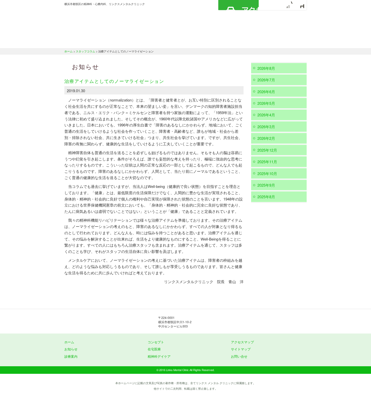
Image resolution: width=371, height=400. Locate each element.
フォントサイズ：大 (301, 5)
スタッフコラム (85, 51)
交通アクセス (286, 41)
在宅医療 (209, 41)
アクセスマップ (238, 5)
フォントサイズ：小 (286, 5)
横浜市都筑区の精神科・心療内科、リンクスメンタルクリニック (114, 21)
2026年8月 (266, 68)
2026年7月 (266, 79)
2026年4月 (266, 114)
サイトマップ (241, 349)
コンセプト (156, 342)
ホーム (83, 41)
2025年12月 (267, 150)
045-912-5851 (241, 322)
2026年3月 (266, 126)
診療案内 (173, 41)
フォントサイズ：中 (293, 5)
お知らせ (70, 349)
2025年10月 (267, 173)
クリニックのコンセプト (128, 41)
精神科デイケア (246, 41)
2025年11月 (267, 161)
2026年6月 (266, 91)
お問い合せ (239, 356)
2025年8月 (266, 196)
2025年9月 (266, 185)
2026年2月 (266, 138)
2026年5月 (266, 103)
